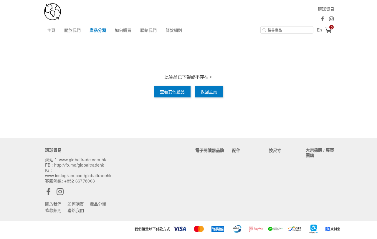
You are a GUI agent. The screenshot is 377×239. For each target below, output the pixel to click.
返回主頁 (209, 91)
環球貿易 (326, 9)
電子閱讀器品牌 (209, 150)
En (319, 30)
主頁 (51, 30)
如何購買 (123, 30)
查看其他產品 (172, 91)
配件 (236, 150)
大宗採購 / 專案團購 (320, 152)
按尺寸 (275, 150)
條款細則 (174, 30)
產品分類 (98, 30)
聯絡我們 (148, 30)
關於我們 (72, 30)
